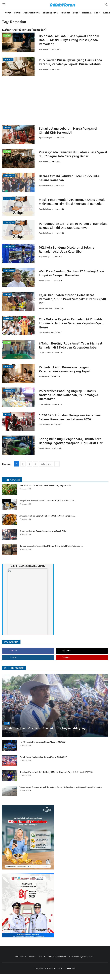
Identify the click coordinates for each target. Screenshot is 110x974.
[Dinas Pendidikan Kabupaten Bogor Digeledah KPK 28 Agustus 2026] (34, 539)
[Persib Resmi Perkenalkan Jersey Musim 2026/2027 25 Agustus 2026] (34, 765)
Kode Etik (42, 956)
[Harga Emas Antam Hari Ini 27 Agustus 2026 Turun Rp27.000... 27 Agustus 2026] (39, 509)
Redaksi (32, 956)
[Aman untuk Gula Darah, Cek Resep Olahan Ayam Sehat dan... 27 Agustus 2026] (38, 524)
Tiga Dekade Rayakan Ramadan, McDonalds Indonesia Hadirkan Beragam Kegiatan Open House (71, 323)
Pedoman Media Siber (57, 956)
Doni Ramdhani (44, 332)
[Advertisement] (55, 100)
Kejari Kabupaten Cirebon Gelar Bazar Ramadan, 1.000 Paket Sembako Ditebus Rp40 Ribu (72, 299)
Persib (17, 12)
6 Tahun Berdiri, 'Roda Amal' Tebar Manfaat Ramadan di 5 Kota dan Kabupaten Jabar (70, 345)
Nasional (87, 12)
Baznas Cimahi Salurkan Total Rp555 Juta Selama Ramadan (69, 178)
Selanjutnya (46, 463)
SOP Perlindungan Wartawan (81, 956)
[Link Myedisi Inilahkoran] (11, 604)
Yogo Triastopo (44, 256)
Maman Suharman (45, 308)
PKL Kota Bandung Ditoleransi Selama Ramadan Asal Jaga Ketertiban (66, 249)
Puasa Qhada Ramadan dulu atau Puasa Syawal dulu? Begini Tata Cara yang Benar (73, 154)
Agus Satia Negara (46, 137)
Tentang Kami (20, 956)
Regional (65, 12)
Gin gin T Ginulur (45, 352)
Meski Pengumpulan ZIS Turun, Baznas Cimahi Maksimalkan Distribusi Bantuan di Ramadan (72, 202)
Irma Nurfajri (43, 49)
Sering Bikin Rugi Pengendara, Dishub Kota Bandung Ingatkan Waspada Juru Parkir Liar (71, 441)
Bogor (76, 12)
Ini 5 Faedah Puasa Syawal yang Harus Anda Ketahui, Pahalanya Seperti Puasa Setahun (70, 62)
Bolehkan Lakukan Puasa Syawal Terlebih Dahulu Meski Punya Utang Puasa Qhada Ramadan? (69, 40)
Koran (8, 12)
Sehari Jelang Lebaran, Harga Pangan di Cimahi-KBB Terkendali (68, 130)
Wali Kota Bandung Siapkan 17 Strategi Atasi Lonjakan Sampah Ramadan (71, 273)
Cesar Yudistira (44, 404)
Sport (97, 12)
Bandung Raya (50, 12)
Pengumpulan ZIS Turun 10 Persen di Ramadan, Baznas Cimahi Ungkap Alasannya (73, 226)
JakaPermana (44, 376)
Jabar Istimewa (31, 12)
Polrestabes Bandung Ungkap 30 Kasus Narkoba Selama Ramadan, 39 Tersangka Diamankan (68, 395)
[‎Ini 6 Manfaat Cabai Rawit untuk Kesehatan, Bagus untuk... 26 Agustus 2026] (37, 493)
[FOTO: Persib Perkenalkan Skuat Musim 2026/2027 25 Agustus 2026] (34, 750)
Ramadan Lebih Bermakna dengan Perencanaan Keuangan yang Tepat (64, 369)
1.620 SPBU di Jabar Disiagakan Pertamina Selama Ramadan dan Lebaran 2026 (70, 417)
